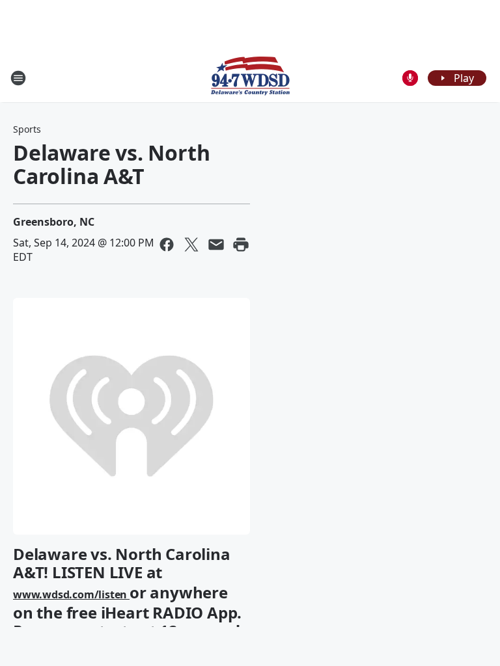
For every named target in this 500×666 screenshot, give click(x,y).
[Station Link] (250, 78)
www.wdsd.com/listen (71, 594)
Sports (27, 129)
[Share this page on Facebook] (167, 244)
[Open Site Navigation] (18, 78)
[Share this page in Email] (216, 244)
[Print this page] (241, 244)
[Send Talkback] (410, 78)
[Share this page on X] (191, 244)
